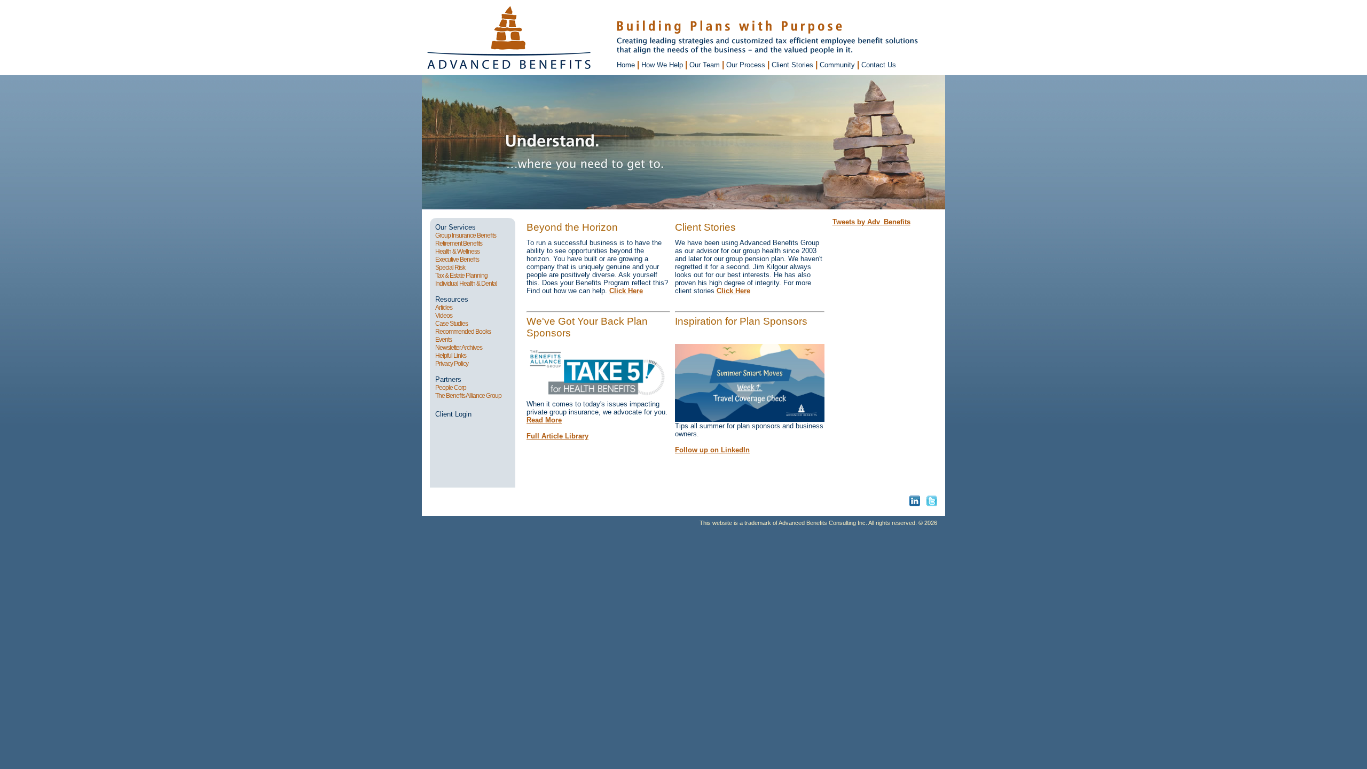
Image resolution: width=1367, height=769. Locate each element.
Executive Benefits (457, 259)
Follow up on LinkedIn (712, 450)
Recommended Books (463, 331)
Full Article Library (557, 436)
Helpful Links (450, 355)
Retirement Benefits (458, 243)
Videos (443, 315)
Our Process (746, 65)
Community (838, 65)
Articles (443, 307)
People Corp (450, 387)
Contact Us (878, 65)
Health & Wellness (457, 251)
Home (627, 65)
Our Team (705, 65)
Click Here (626, 291)
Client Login (453, 414)
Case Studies (451, 323)
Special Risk (450, 267)
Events (443, 339)
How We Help (663, 65)
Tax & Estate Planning (461, 275)
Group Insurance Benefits (465, 235)
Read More (544, 420)
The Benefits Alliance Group (468, 395)
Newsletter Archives (458, 347)
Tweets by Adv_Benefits (871, 222)
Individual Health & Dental (466, 283)
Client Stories (793, 65)
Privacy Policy (451, 363)
